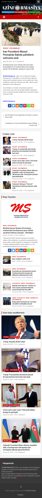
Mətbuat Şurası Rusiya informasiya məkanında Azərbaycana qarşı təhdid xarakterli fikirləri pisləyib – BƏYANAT (18, 230)
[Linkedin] (21, 105)
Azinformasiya (31, 491)
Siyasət (6, 48)
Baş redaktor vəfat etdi (21, 259)
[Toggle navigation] (4, 17)
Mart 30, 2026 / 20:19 (18, 277)
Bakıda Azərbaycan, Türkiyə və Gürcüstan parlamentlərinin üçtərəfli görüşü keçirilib (24, 288)
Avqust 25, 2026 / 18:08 (19, 155)
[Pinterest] (25, 105)
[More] (32, 105)
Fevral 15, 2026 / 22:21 (19, 306)
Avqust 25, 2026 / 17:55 (19, 179)
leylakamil (21, 61)
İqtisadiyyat (16, 283)
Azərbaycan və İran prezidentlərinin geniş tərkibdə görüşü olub (21, 124)
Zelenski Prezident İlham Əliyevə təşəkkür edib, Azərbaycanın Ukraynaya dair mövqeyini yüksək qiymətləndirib (25, 173)
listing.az (20, 495)
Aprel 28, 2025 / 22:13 (9, 61)
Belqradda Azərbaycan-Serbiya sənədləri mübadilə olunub (24, 303)
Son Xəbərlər (14, 48)
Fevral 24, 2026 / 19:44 (19, 292)
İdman (14, 298)
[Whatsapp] (28, 105)
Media (5, 225)
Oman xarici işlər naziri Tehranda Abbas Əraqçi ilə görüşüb (24, 162)
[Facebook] (9, 105)
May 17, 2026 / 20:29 (18, 261)
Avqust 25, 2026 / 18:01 (19, 165)
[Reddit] (17, 105)
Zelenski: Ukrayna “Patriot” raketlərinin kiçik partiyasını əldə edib (24, 186)
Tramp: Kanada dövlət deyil (22, 140)
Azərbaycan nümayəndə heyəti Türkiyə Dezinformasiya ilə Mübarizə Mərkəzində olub (24, 273)
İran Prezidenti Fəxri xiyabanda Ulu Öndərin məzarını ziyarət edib (21, 116)
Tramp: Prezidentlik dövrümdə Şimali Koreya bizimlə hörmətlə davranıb (24, 151)
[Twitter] (13, 105)
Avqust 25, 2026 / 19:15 (19, 142)
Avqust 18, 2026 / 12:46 (10, 235)
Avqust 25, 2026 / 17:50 (19, 190)
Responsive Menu (38, 1)
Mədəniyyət (34, 298)
